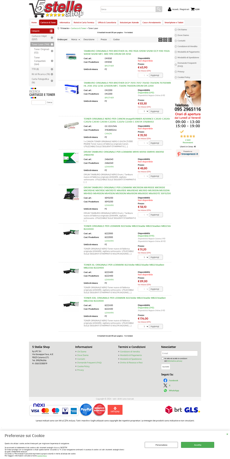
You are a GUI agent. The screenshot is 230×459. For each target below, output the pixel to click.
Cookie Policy (42, 456)
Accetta (197, 445)
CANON (108, 133)
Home (34, 22)
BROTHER (109, 65)
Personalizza (161, 445)
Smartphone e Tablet (174, 22)
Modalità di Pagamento (131, 355)
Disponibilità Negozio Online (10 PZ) (151, 241)
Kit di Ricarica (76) (41, 74)
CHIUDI (227, 433)
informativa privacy (174, 361)
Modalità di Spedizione (131, 359)
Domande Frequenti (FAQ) (89, 362)
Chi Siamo (81, 351)
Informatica (65, 22)
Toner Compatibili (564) (40, 61)
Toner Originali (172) (41, 51)
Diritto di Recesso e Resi (131, 362)
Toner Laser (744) (40, 44)
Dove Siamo (83, 355)
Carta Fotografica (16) (40, 80)
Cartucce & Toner (48, 22)
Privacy (80, 370)
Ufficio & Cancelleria (107, 22)
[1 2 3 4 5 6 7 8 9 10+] (144, 258)
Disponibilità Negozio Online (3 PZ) (151, 310)
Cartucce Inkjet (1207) (39, 38)
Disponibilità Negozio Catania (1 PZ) (151, 239)
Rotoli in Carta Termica (84, 22)
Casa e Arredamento (152, 22)
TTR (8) (35, 69)
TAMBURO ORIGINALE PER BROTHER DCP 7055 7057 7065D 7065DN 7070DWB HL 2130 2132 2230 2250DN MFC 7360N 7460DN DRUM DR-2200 (127, 84)
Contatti (81, 359)
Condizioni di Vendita (130, 351)
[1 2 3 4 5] (144, 112)
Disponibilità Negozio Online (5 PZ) (151, 95)
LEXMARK (109, 166)
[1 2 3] (144, 327)
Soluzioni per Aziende (129, 22)
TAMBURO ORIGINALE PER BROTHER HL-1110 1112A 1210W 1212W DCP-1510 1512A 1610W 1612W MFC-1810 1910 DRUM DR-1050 (127, 52)
